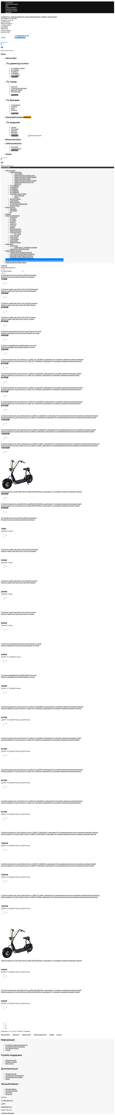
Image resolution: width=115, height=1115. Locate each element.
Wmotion (14, 110)
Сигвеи (51, 1034)
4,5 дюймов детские (18, 68)
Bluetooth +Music (16, 90)
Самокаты (9, 244)
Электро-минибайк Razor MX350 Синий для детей (17, 347)
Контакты (8, 12)
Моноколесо (26, 1034)
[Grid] (2, 269)
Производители (10, 1074)
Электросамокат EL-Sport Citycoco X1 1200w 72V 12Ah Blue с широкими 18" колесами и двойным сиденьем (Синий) (40, 375)
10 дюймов (15, 73)
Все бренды (14, 113)
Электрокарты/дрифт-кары (15, 262)
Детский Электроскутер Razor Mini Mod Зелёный (18, 277)
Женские (14, 130)
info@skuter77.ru (6, 1107)
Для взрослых (16, 148)
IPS (11, 212)
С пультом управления (19, 88)
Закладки (8, 1092)
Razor (13, 108)
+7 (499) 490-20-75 (7, 1100)
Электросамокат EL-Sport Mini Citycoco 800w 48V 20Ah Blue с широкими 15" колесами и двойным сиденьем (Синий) (40, 506)
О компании (9, 2)
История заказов (11, 1091)
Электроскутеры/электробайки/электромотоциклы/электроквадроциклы (34, 261)
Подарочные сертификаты (14, 1075)
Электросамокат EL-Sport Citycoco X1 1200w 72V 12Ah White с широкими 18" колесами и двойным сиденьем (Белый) (41, 403)
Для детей (14, 147)
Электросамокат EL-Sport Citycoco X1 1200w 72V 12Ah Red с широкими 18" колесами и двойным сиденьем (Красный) (41, 389)
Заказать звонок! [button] (20, 37)
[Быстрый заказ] (6, 283)
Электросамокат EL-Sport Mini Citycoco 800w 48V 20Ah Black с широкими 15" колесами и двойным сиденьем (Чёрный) (41, 491)
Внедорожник (16, 91)
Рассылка (8, 1094)
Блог (6, 5)
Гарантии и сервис (11, 9)
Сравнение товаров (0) (8, 267)
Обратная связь (10, 1060)
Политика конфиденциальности (16, 1045)
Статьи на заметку (11, 7)
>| (6, 1028)
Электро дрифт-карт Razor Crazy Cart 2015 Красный (18, 291)
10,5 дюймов (15, 75)
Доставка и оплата (11, 10)
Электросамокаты (40, 1034)
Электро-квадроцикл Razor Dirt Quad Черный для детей (20, 333)
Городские (14, 129)
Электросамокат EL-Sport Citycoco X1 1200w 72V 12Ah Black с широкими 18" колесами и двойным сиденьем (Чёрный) (41, 361)
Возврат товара (11, 1062)
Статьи (58, 1034)
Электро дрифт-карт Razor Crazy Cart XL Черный (17, 319)
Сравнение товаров (11, 4)
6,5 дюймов (15, 70)
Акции (7, 1079)
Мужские (14, 132)
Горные (13, 127)
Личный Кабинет (11, 1089)
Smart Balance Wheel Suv (24, 182)
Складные (14, 134)
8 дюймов (14, 71)
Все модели (14, 77)
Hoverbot (14, 107)
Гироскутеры (5, 1034)
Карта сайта (9, 1063)
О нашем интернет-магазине (15, 1047)
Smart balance (15, 105)
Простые (14, 86)
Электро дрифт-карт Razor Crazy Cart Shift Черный (18, 305)
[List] (4, 269)
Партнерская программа (13, 1077)
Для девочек (19, 196)
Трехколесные (15, 242)
